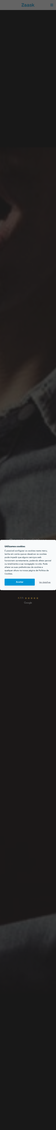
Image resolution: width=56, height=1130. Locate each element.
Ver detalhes (45, 582)
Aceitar (19, 582)
